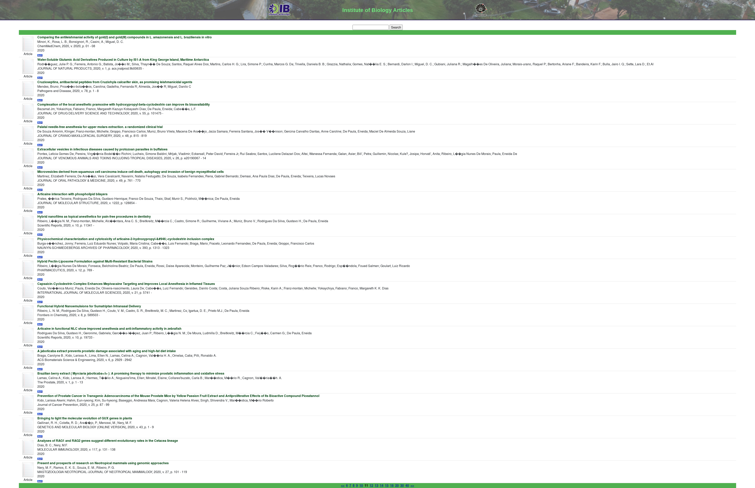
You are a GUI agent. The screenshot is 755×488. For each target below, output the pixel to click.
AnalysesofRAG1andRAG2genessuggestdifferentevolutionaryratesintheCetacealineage (107, 440)
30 (402, 485)
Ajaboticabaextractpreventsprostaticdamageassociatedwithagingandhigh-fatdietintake (106, 351)
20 (397, 485)
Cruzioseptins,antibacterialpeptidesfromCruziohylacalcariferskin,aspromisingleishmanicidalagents (114, 82)
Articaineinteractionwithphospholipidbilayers (72, 194)
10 (361, 485)
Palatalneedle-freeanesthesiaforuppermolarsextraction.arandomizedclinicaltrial (100, 127)
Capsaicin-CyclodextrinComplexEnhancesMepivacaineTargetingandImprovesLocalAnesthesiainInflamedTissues (126, 284)
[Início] (279, 9)
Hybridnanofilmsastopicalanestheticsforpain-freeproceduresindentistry (94, 216)
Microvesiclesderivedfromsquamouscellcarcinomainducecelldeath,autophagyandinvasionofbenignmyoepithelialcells (130, 171)
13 (376, 485)
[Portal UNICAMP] (481, 9)
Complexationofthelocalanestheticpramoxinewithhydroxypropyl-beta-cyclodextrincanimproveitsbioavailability (123, 104)
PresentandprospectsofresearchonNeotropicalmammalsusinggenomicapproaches (103, 463)
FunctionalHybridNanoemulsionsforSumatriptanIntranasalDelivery (89, 306)
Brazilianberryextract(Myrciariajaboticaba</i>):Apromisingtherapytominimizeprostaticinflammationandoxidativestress (130, 373)
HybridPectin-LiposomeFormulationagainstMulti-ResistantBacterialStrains (95, 261)
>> (412, 485)
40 (407, 485)
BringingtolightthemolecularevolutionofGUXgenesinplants (84, 418)
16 (392, 485)
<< (342, 485)
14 (381, 485)
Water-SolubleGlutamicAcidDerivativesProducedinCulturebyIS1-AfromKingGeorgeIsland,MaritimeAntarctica (123, 59)
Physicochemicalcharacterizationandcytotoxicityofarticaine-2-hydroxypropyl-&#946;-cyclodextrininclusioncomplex (125, 239)
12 (371, 485)
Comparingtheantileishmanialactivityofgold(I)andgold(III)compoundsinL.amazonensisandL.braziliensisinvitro (124, 37)
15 (387, 485)
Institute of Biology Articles (377, 10)
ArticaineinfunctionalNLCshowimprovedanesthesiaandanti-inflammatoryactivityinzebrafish (109, 328)
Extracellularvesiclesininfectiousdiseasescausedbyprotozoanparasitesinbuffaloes (102, 149)
